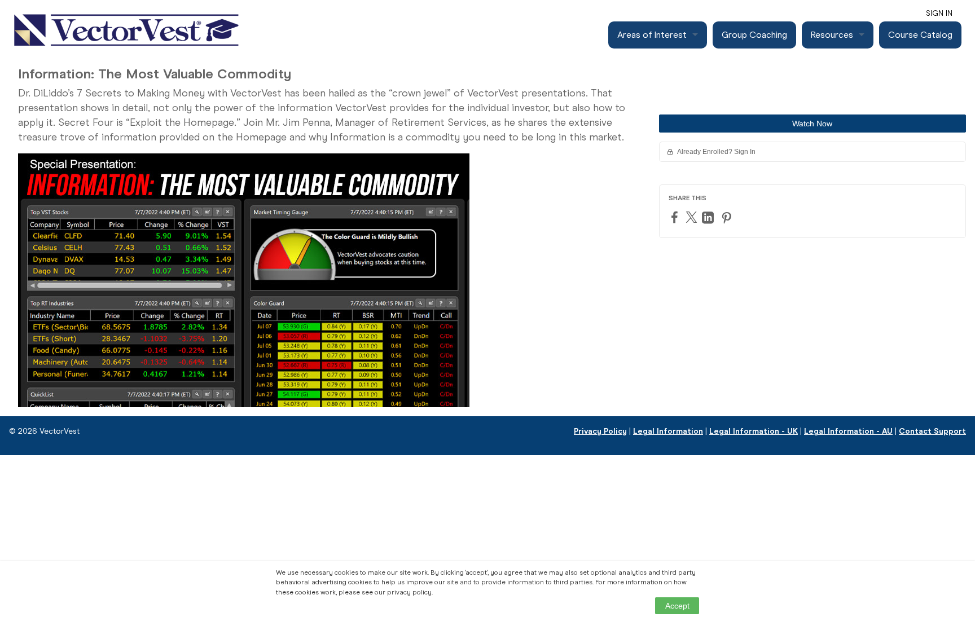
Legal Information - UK (753, 431)
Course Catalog (920, 34)
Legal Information (668, 431)
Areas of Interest (652, 34)
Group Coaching (754, 34)
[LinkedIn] (709, 217)
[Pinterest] (728, 217)
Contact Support (932, 431)
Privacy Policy (600, 431)
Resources (832, 34)
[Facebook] (676, 217)
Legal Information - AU (848, 431)
